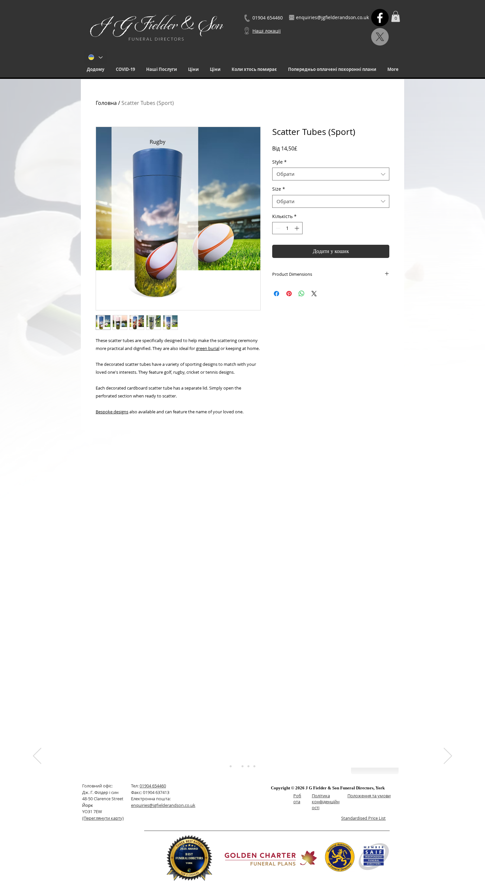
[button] (161, 69)
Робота (297, 799)
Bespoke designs (112, 412)
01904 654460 (153, 786)
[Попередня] (37, 756)
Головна (106, 103)
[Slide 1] (231, 766)
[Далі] (448, 756)
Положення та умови (369, 796)
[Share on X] (314, 294)
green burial (207, 348)
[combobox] (330, 174)
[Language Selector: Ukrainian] (95, 57)
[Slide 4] (248, 766)
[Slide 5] (254, 766)
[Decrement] (277, 228)
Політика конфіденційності (326, 801)
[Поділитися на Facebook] (276, 294)
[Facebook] (380, 17)
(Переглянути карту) (103, 818)
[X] (380, 37)
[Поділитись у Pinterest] (289, 294)
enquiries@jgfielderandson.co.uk (163, 805)
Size (278, 189)
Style (279, 162)
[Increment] (297, 228)
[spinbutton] (287, 228)
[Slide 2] (237, 766)
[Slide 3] (242, 766)
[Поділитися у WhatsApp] (302, 294)
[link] (395, 16)
